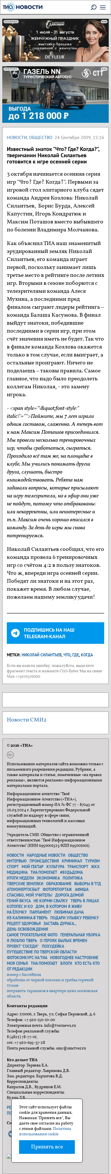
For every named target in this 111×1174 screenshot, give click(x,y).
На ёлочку (17, 912)
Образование (58, 883)
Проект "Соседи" (23, 946)
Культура (55, 866)
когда (87, 654)
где (75, 654)
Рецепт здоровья (24, 923)
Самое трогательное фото (32, 934)
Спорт (13, 866)
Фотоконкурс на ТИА (27, 957)
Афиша (82, 889)
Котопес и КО (20, 906)
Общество (40, 137)
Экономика (48, 878)
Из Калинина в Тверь (27, 917)
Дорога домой (69, 895)
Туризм (92, 861)
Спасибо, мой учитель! (29, 895)
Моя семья (17, 963)
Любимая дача (69, 912)
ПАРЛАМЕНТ (40, 912)
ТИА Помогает (44, 963)
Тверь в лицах (85, 900)
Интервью (17, 861)
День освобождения (27, 929)
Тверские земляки (25, 883)
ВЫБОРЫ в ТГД (87, 883)
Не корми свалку (51, 900)
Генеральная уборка (80, 934)
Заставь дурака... (60, 923)
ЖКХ (95, 866)
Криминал (72, 861)
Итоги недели (20, 878)
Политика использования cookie (45, 1131)
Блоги (66, 963)
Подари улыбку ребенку (74, 917)
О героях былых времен (63, 940)
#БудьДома (71, 872)
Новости (17, 137)
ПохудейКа (53, 946)
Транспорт (77, 866)
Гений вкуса (19, 900)
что (66, 654)
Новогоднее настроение (74, 957)
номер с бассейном (24, 975)
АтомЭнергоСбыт (23, 889)
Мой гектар (33, 866)
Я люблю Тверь (22, 940)
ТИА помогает (43, 872)
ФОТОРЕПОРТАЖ (57, 889)
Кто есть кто (87, 963)
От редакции (19, 969)
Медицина (17, 872)
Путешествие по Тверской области (42, 952)
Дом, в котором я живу (59, 906)
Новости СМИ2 (27, 720)
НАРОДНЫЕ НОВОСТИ (46, 855)
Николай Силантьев (41, 654)
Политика (73, 878)
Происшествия (44, 861)
